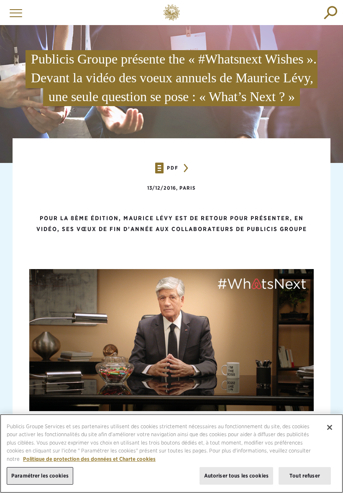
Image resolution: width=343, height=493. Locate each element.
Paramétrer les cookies (40, 476)
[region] (171, 453)
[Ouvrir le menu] (13, 12)
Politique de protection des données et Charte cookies (89, 459)
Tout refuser (304, 476)
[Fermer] (329, 427)
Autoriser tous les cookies (236, 476)
